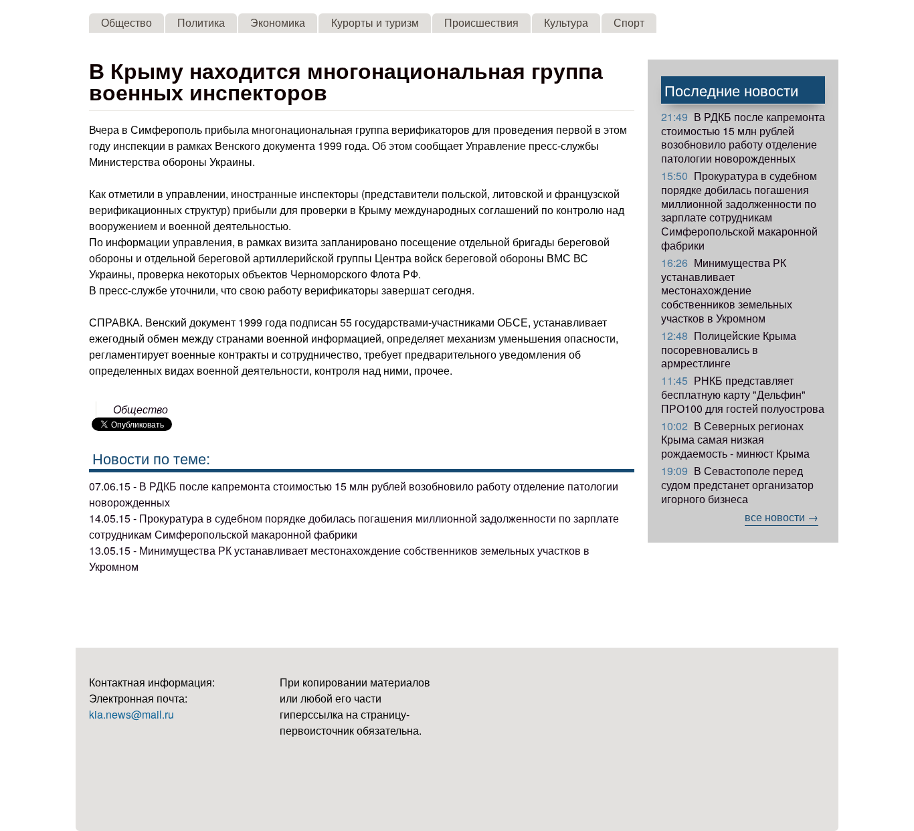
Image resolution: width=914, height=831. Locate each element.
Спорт (629, 22)
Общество (126, 22)
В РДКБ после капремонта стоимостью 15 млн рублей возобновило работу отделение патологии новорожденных (743, 137)
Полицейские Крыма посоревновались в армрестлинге (728, 349)
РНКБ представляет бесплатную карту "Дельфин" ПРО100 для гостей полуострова (742, 394)
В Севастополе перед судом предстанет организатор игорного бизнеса (737, 484)
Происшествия (481, 22)
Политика (201, 22)
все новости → (781, 517)
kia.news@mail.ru (131, 714)
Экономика (277, 22)
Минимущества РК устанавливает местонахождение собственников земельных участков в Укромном (726, 290)
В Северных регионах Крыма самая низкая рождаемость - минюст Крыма (735, 440)
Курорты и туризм (375, 22)
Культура (566, 22)
